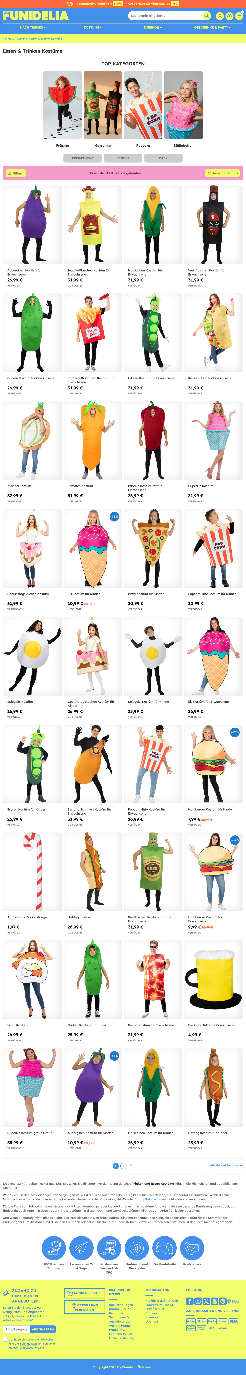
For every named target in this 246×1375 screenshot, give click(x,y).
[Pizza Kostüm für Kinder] (153, 548)
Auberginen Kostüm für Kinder (90, 1133)
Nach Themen (31, 27)
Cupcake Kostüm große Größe (29, 1133)
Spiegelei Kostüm (20, 702)
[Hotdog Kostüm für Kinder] (213, 1087)
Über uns (152, 1321)
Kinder (123, 158)
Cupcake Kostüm (201, 486)
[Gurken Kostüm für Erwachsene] (32, 332)
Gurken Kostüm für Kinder (87, 1025)
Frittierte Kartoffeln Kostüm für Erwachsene (91, 380)
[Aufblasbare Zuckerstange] (32, 871)
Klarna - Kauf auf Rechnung (122, 1311)
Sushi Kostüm (17, 1025)
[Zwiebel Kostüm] (32, 440)
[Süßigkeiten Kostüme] (183, 105)
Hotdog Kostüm (79, 917)
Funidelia (8, 38)
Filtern (18, 173)
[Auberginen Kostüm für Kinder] (93, 1087)
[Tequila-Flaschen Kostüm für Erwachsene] (93, 224)
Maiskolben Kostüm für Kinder (150, 1133)
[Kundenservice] (229, 16)
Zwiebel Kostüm (19, 486)
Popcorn (143, 145)
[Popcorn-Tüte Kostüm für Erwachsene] (153, 764)
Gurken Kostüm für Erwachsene (30, 378)
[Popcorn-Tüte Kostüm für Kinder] (213, 548)
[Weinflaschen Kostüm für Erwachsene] (213, 224)
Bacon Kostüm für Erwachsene (151, 1025)
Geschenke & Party (211, 27)
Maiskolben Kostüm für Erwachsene (145, 272)
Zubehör (151, 27)
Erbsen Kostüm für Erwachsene (151, 378)
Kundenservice (87, 1293)
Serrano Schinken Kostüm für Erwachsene (89, 811)
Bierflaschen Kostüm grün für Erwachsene (149, 919)
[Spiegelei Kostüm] (32, 656)
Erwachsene (83, 158)
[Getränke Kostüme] (103, 105)
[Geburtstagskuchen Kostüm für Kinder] (93, 656)
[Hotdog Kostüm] (93, 871)
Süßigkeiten (184, 145)
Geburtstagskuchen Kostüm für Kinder (91, 704)
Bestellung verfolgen (86, 1307)
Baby (163, 158)
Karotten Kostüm (80, 486)
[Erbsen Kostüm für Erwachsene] (153, 332)
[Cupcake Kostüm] (213, 440)
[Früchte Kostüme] (62, 105)
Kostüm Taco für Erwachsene (209, 378)
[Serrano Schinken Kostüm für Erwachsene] (93, 764)
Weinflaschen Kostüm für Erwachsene (207, 272)
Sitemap (151, 1317)
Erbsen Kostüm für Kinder (26, 809)
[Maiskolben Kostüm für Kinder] (153, 1087)
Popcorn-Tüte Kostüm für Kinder (212, 594)
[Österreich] (190, 1301)
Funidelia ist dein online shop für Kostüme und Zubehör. (36, 15)
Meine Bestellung (121, 1338)
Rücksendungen (121, 1305)
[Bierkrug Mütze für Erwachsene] (213, 979)
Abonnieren (43, 1329)
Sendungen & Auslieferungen (120, 1319)
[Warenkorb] (239, 16)
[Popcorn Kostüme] (143, 105)
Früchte (62, 145)
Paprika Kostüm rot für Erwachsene (145, 488)
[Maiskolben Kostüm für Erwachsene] (153, 224)
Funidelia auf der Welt (161, 1301)
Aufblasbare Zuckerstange (27, 917)
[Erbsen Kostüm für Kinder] (32, 764)
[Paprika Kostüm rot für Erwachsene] (153, 440)
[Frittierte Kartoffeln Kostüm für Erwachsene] (93, 332)
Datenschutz (154, 1309)
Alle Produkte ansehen (226, 1165)
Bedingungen (28, 1343)
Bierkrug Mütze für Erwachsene (211, 1025)
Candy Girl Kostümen (150, 1199)
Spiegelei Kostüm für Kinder (148, 702)
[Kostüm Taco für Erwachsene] (213, 332)
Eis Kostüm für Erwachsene (208, 702)
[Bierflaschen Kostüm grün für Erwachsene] (153, 871)
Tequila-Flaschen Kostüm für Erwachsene (89, 272)
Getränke (103, 145)
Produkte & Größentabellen (120, 1332)
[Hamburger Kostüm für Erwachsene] (213, 871)
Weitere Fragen (120, 1326)
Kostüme (91, 27)
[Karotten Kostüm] (93, 440)
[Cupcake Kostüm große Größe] (32, 1087)
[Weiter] (131, 1165)
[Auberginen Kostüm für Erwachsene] (32, 224)
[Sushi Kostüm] (32, 979)
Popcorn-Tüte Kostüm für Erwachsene (146, 811)
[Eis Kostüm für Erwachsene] (213, 656)
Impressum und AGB (160, 1305)
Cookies (151, 1313)
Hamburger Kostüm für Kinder (210, 809)
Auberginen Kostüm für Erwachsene (24, 272)
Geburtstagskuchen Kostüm (28, 594)
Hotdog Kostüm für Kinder (207, 1133)
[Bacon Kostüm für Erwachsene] (153, 979)
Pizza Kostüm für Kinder (146, 594)
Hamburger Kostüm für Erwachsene (205, 919)
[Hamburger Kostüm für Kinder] (213, 764)
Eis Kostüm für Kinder (84, 594)
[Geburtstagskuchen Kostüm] (32, 548)
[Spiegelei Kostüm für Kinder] (153, 656)
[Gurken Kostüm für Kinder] (93, 979)
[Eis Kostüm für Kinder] (93, 548)
